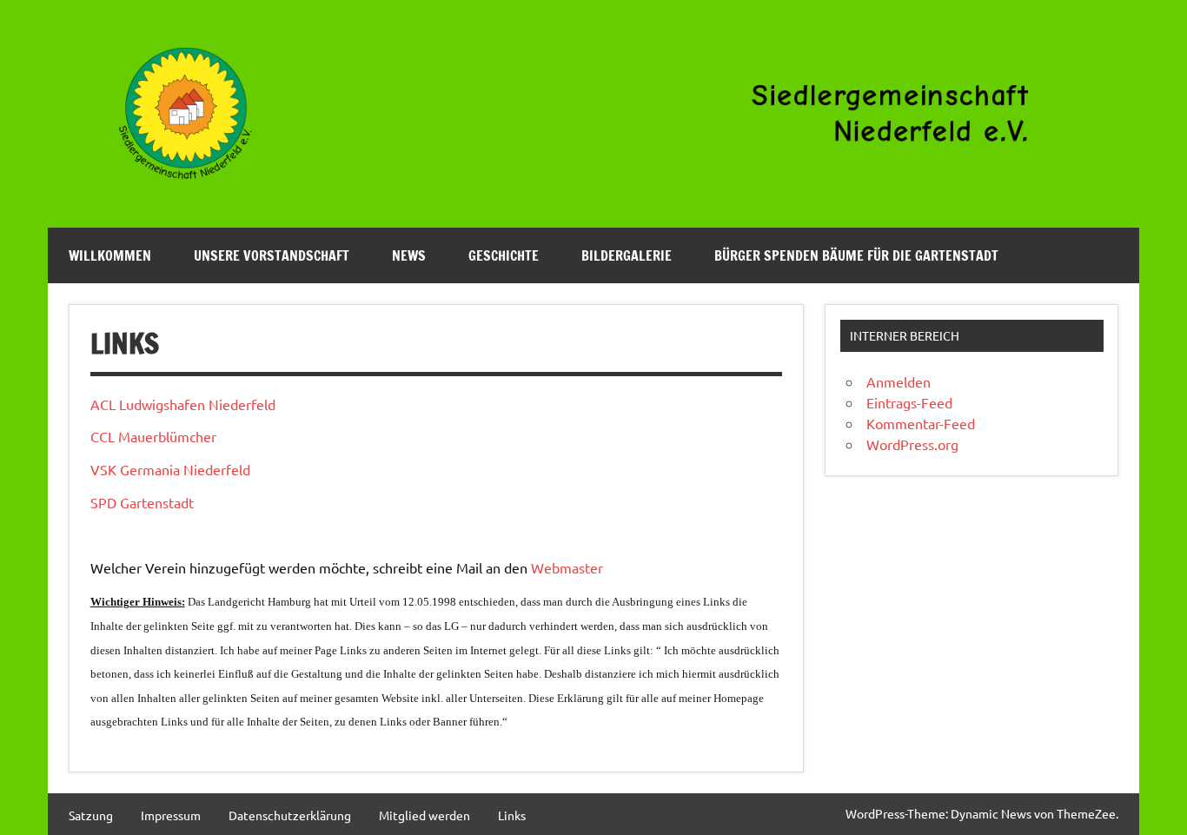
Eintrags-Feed (909, 402)
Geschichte (503, 255)
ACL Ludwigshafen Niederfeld (182, 404)
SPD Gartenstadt (142, 502)
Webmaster (567, 567)
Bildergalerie (626, 255)
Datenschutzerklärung (290, 815)
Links (512, 815)
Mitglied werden (424, 815)
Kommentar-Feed (920, 423)
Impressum (171, 815)
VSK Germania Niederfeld (170, 469)
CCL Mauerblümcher (153, 436)
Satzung (91, 815)
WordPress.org (912, 444)
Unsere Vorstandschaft (271, 255)
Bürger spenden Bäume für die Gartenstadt (856, 255)
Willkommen (110, 255)
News (409, 255)
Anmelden (898, 381)
